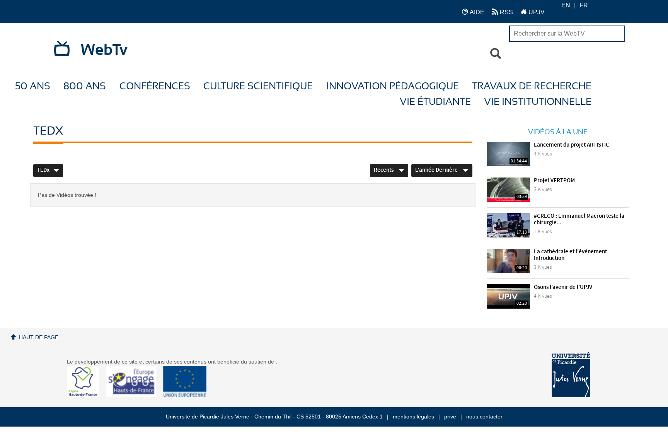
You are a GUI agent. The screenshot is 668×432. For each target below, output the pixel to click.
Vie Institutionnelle (537, 102)
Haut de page (38, 337)
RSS (505, 12)
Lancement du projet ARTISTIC (571, 145)
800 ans (84, 86)
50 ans (32, 86)
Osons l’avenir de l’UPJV (563, 287)
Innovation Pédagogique (392, 86)
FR (583, 5)
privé (450, 416)
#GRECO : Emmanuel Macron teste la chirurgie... (579, 219)
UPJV (536, 12)
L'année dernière (437, 170)
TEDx (43, 170)
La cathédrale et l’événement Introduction (570, 255)
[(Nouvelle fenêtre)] (571, 374)
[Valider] (495, 54)
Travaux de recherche (531, 86)
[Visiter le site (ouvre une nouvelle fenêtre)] (86, 395)
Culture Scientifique (258, 86)
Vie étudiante (435, 102)
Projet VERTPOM (554, 180)
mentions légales (413, 416)
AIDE (476, 12)
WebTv (104, 50)
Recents (384, 170)
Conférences (154, 86)
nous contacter (484, 416)
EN (565, 5)
